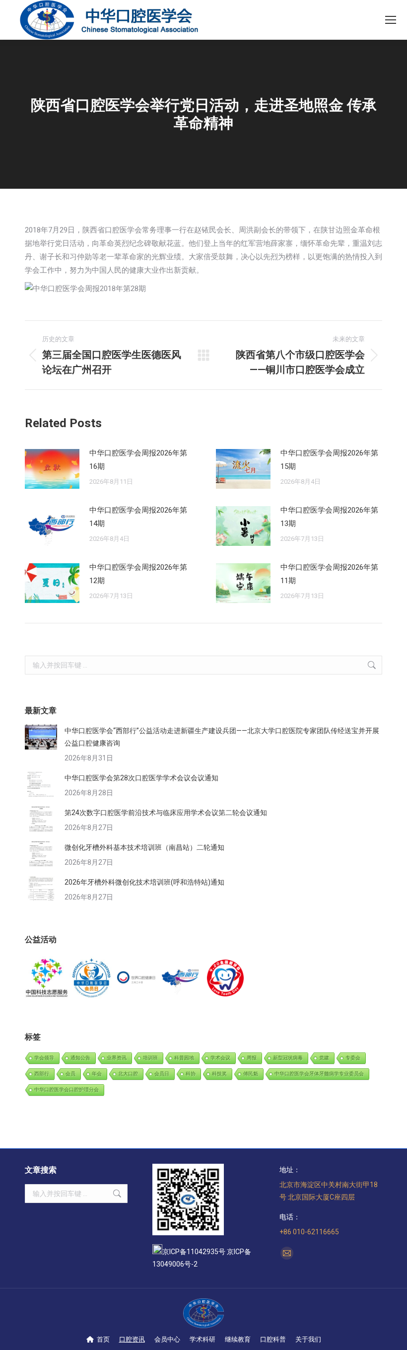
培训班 (150, 1057)
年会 (97, 1073)
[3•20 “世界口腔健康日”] (136, 978)
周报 (252, 1057)
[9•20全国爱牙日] (226, 978)
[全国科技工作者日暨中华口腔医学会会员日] (91, 978)
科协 (191, 1073)
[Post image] (52, 469)
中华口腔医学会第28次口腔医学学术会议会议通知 (141, 778)
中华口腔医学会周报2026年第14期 (138, 517)
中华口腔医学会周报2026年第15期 (329, 460)
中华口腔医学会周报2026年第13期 (329, 517)
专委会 (352, 1057)
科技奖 (219, 1073)
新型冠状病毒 (288, 1057)
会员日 (161, 1073)
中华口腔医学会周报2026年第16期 (138, 460)
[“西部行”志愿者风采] (47, 978)
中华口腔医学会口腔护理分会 (66, 1089)
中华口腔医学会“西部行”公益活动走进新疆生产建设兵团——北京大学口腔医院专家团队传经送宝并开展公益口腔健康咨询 (222, 737)
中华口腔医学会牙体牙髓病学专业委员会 (319, 1073)
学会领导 (44, 1057)
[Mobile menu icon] (390, 19)
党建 (324, 1057)
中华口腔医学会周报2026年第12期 (138, 574)
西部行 (41, 1073)
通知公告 (80, 1057)
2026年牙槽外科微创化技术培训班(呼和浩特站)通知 (144, 882)
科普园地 (184, 1057)
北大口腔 (128, 1073)
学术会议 (220, 1057)
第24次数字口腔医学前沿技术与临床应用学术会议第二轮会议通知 (166, 813)
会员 (70, 1073)
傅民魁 (250, 1073)
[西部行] (181, 978)
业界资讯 (117, 1057)
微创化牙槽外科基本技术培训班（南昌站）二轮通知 (144, 847)
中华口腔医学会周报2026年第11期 (329, 574)
